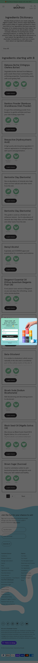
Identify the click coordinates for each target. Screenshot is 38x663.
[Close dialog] (36, 319)
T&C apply (10, 342)
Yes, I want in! (9, 336)
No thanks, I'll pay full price (10, 339)
